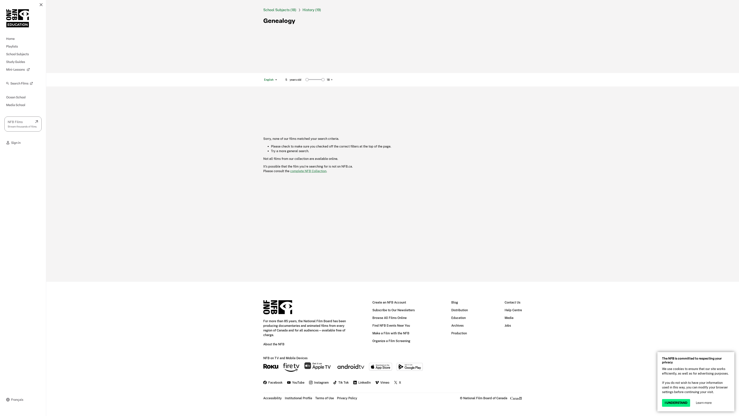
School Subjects (276, 10)
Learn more (704, 403)
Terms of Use (324, 398)
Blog (454, 302)
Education (458, 318)
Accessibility (272, 398)
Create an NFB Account (389, 302)
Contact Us (512, 302)
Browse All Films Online (389, 318)
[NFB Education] (17, 18)
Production (459, 333)
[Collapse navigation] (41, 4)
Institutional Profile (298, 398)
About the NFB (273, 344)
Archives (457, 325)
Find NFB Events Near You (391, 325)
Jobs (508, 325)
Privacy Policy (347, 398)
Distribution (459, 310)
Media (509, 318)
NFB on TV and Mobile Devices (285, 358)
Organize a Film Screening (391, 341)
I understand (676, 403)
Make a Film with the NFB (390, 333)
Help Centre (513, 310)
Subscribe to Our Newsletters (393, 310)
